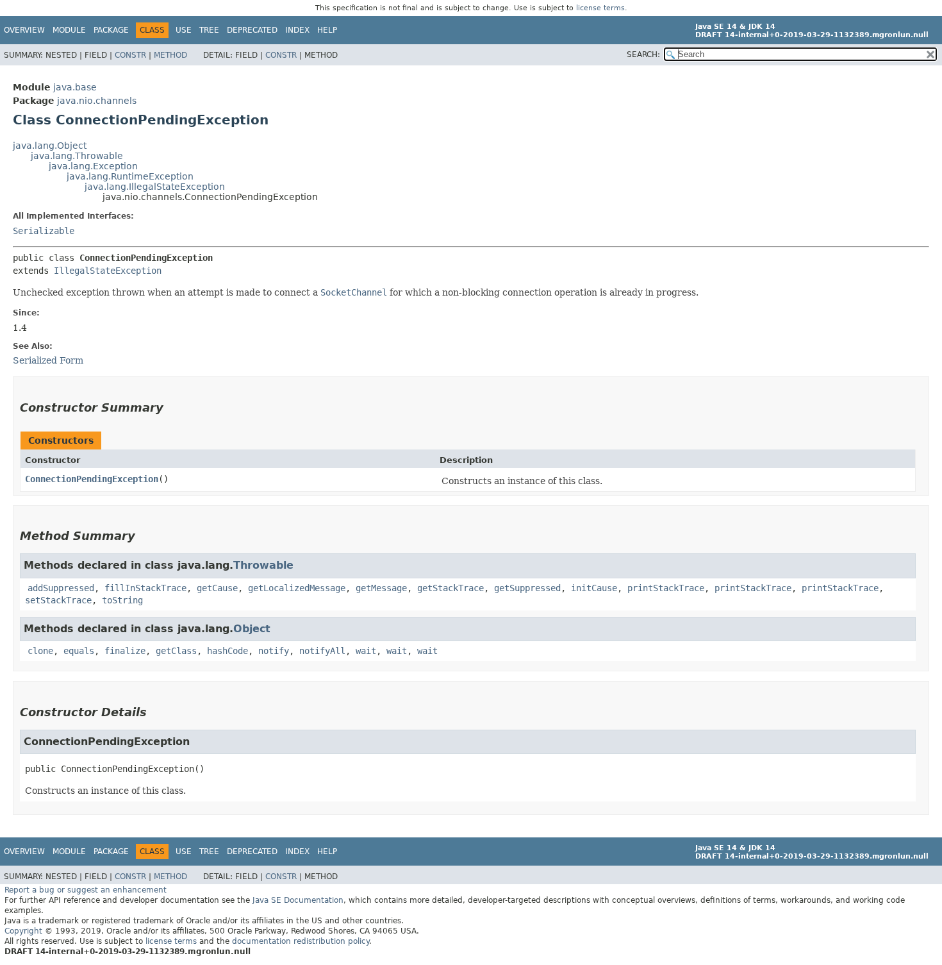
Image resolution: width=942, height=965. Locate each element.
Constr (130, 55)
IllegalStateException (107, 270)
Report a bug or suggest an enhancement (85, 889)
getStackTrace (450, 588)
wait (366, 651)
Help (327, 30)
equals (78, 651)
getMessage (381, 588)
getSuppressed (527, 588)
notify (273, 651)
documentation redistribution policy (300, 941)
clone (40, 651)
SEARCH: (643, 54)
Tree (209, 30)
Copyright (23, 931)
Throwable (263, 565)
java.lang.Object (50, 145)
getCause (217, 588)
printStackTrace (665, 588)
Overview (24, 30)
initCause (594, 588)
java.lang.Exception (93, 166)
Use (184, 30)
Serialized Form (48, 360)
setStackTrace (58, 600)
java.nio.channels (96, 101)
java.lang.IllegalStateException (155, 186)
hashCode (227, 651)
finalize (124, 651)
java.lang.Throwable (77, 156)
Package (111, 30)
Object (251, 629)
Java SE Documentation (297, 900)
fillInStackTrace (145, 588)
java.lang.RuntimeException (130, 176)
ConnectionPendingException (91, 479)
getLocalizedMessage (296, 588)
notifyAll (322, 651)
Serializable (43, 231)
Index (297, 30)
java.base (75, 87)
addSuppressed (61, 588)
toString (122, 600)
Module (69, 30)
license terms (600, 8)
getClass (176, 651)
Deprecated (252, 30)
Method (170, 55)
